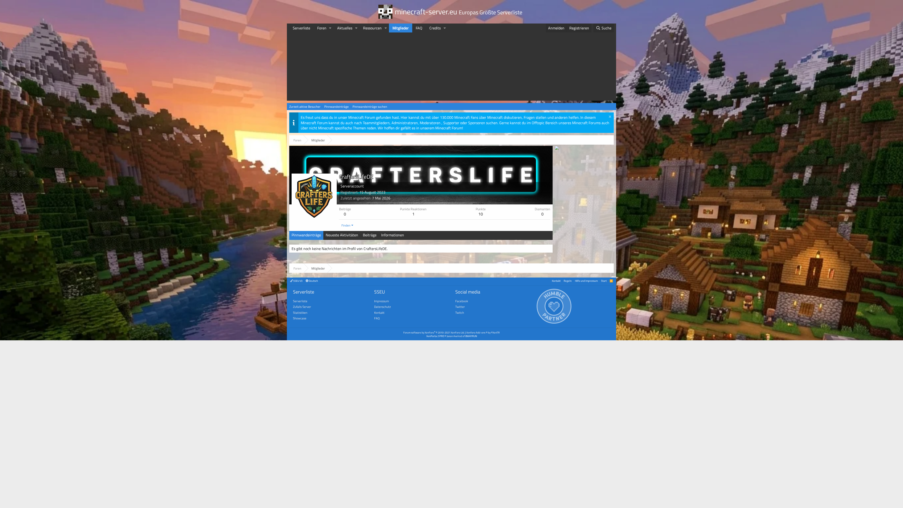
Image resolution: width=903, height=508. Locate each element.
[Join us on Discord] (557, 148)
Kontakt (556, 281)
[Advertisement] (451, 68)
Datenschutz (382, 306)
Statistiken (300, 312)
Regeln (568, 281)
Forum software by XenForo (434, 332)
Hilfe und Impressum (586, 281)
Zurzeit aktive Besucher (305, 106)
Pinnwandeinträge (336, 106)
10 (480, 214)
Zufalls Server (302, 306)
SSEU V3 (297, 281)
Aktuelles (344, 28)
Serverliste (301, 28)
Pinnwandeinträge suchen (369, 106)
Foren (321, 28)
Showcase (299, 318)
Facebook (461, 301)
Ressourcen (372, 28)
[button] (330, 28)
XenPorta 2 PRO (435, 336)
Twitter (460, 306)
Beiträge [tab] (369, 235)
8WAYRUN (471, 336)
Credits (435, 28)
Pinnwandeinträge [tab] (306, 235)
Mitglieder (400, 28)
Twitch (459, 312)
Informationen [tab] (392, 235)
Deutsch (313, 281)
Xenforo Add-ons (483, 332)
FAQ (419, 28)
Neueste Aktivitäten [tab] (342, 235)
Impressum (381, 301)
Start (604, 281)
